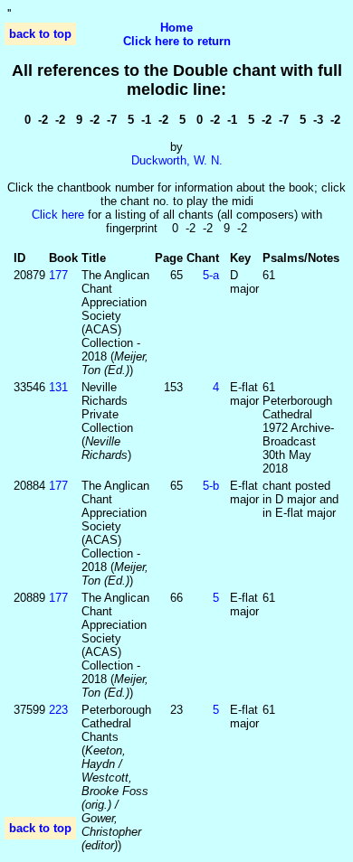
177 (58, 275)
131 (58, 387)
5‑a (211, 275)
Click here (58, 214)
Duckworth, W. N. (177, 160)
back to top (40, 34)
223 (58, 710)
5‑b (211, 485)
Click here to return (177, 41)
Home (176, 27)
